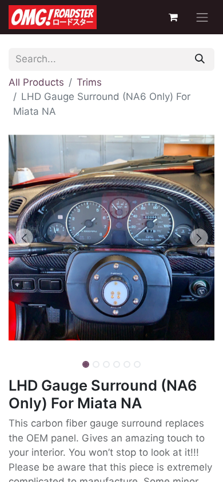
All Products (36, 82)
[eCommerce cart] (173, 17)
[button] (24, 237)
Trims (89, 82)
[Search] (199, 59)
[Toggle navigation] (202, 17)
